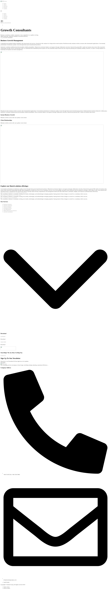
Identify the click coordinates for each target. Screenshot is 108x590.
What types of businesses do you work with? (11, 195)
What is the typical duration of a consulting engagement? (14, 192)
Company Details (3, 341)
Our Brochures (3, 336)
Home (2, 37)
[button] (54, 192)
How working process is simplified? (9, 197)
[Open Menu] (2, 21)
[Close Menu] (1, 11)
